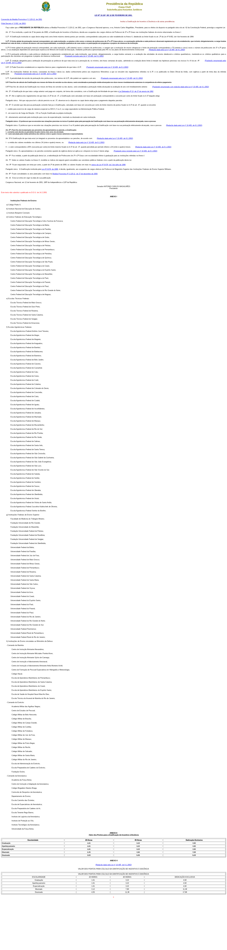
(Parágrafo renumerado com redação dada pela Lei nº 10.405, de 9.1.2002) (180, 87)
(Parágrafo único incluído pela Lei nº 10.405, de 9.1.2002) (135, 151)
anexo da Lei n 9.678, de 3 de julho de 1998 (108, 165)
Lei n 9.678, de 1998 (50, 169)
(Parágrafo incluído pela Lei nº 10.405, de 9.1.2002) (84, 56)
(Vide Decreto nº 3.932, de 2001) (13, 23)
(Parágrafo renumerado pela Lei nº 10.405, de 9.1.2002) (107, 67)
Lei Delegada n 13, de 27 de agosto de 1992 (135, 91)
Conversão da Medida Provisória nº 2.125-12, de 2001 (21, 19)
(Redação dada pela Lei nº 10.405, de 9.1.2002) (167, 50)
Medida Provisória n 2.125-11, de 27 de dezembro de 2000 (74, 174)
